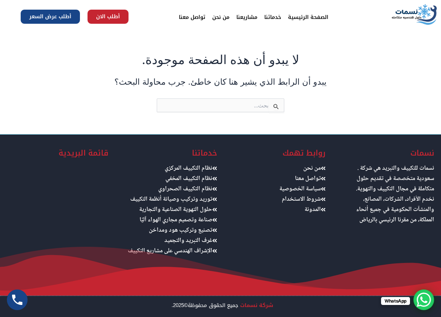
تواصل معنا (192, 17)
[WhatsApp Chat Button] (423, 299)
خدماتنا (272, 17)
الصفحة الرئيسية (308, 17)
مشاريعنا (246, 17)
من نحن (220, 17)
